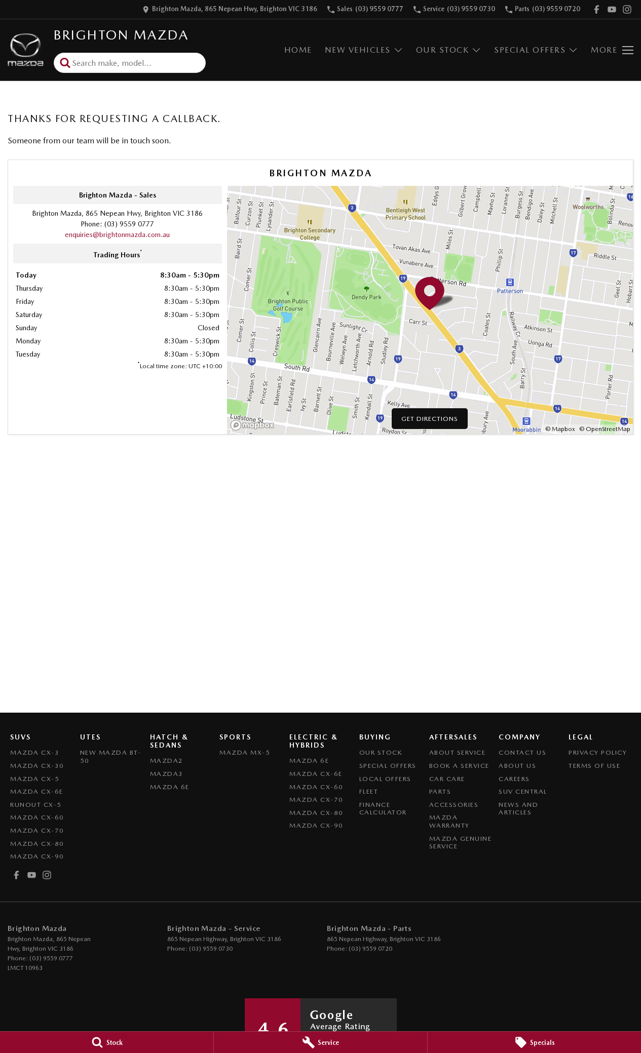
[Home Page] (26, 49)
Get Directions (429, 418)
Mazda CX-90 (37, 856)
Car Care (447, 779)
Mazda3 (166, 773)
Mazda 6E (170, 787)
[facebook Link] (596, 9)
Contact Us (522, 752)
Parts (440, 791)
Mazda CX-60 (37, 817)
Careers (514, 779)
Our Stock (442, 50)
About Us (517, 765)
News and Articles (518, 808)
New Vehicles (358, 50)
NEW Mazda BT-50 (110, 756)
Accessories (454, 804)
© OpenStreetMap (604, 429)
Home (298, 50)
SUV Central (523, 791)
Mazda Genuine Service (460, 842)
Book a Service (459, 765)
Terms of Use (594, 765)
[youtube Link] (612, 9)
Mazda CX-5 (34, 779)
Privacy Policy (598, 752)
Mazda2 (166, 760)
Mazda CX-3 (34, 752)
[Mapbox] (254, 425)
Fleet (369, 791)
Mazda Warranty (449, 821)
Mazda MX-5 (244, 752)
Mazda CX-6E (36, 791)
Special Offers (529, 50)
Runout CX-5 (36, 804)
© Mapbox (560, 429)
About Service (457, 752)
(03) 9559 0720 (370, 948)
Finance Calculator (383, 808)
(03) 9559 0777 (129, 224)
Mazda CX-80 (37, 843)
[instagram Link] (627, 9)
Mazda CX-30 (37, 765)
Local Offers (385, 779)
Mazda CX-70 (37, 830)
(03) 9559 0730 (211, 948)
